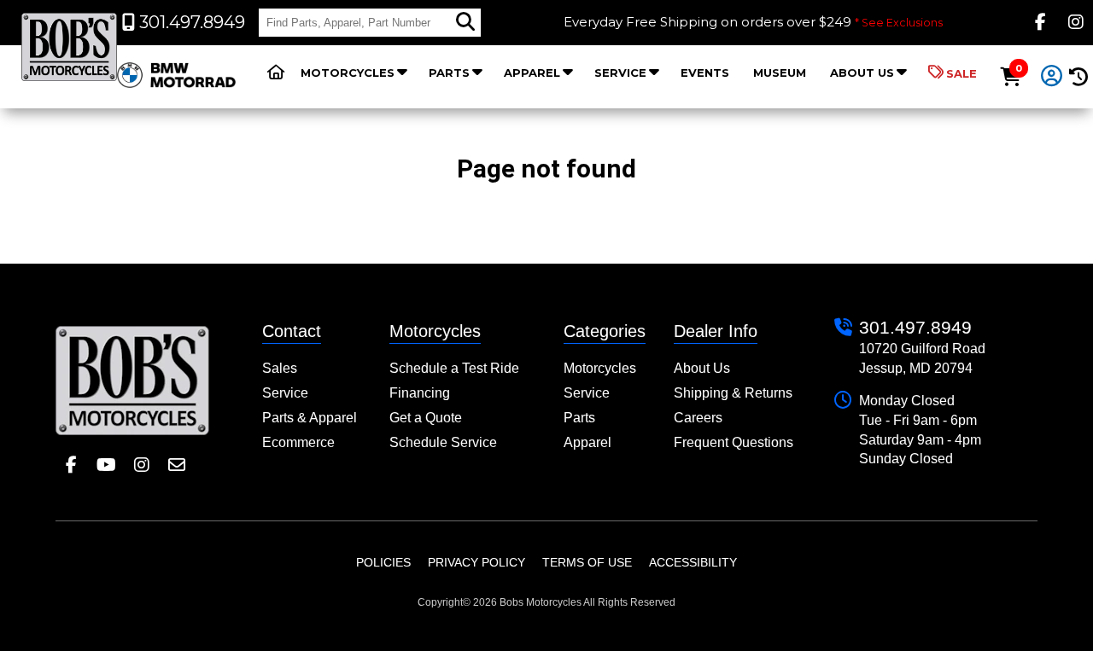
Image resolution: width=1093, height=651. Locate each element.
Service (620, 72)
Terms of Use (587, 562)
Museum (779, 72)
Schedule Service (443, 442)
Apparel (532, 72)
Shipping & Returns (733, 393)
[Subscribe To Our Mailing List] (176, 465)
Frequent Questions (733, 442)
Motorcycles (348, 72)
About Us (862, 72)
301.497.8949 (915, 327)
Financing (419, 393)
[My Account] (1052, 77)
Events (705, 72)
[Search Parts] (465, 22)
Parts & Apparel (309, 417)
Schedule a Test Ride (454, 368)
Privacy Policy (476, 562)
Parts (449, 72)
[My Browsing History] (1078, 77)
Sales (279, 368)
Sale (961, 73)
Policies (383, 562)
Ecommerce (298, 442)
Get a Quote (425, 417)
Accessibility (693, 562)
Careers (698, 417)
